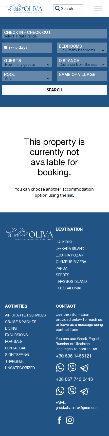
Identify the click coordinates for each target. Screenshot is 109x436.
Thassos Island (71, 282)
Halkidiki (64, 242)
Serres (62, 275)
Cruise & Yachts (21, 322)
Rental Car (15, 348)
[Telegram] (85, 368)
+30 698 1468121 (74, 356)
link (70, 195)
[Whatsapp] (60, 367)
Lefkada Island (70, 249)
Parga (61, 268)
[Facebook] (59, 420)
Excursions (16, 335)
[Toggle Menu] (98, 8)
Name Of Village (77, 75)
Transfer (14, 361)
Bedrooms (70, 46)
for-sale (13, 342)
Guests (12, 61)
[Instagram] (69, 420)
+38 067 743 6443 (74, 380)
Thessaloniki (68, 288)
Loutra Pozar (69, 255)
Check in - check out (27, 33)
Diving (11, 328)
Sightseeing (17, 355)
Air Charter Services (25, 315)
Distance (69, 61)
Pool (9, 75)
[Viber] (72, 367)
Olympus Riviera (71, 262)
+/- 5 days (17, 48)
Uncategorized (20, 368)
